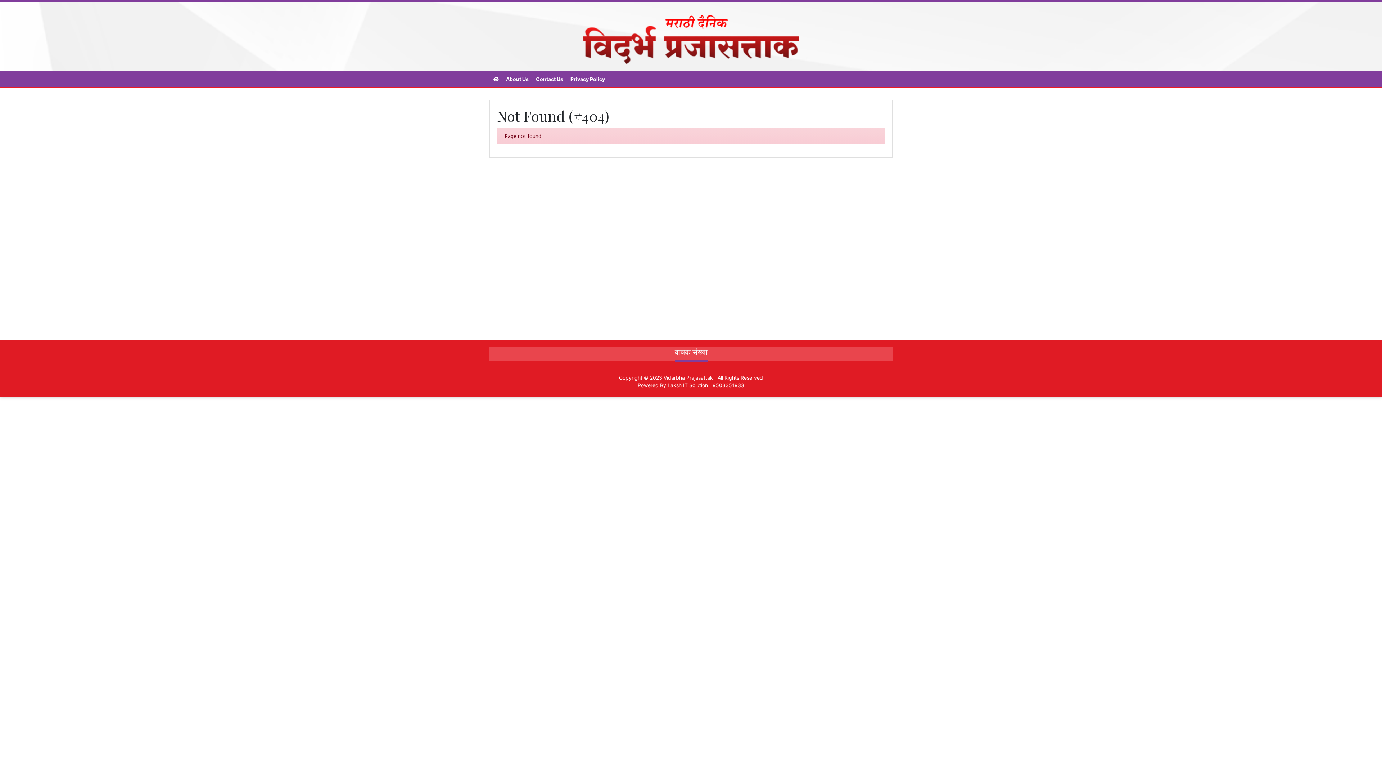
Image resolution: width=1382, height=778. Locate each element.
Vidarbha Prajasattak (688, 378)
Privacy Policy (587, 79)
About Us (517, 79)
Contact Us (549, 79)
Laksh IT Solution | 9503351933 (706, 385)
